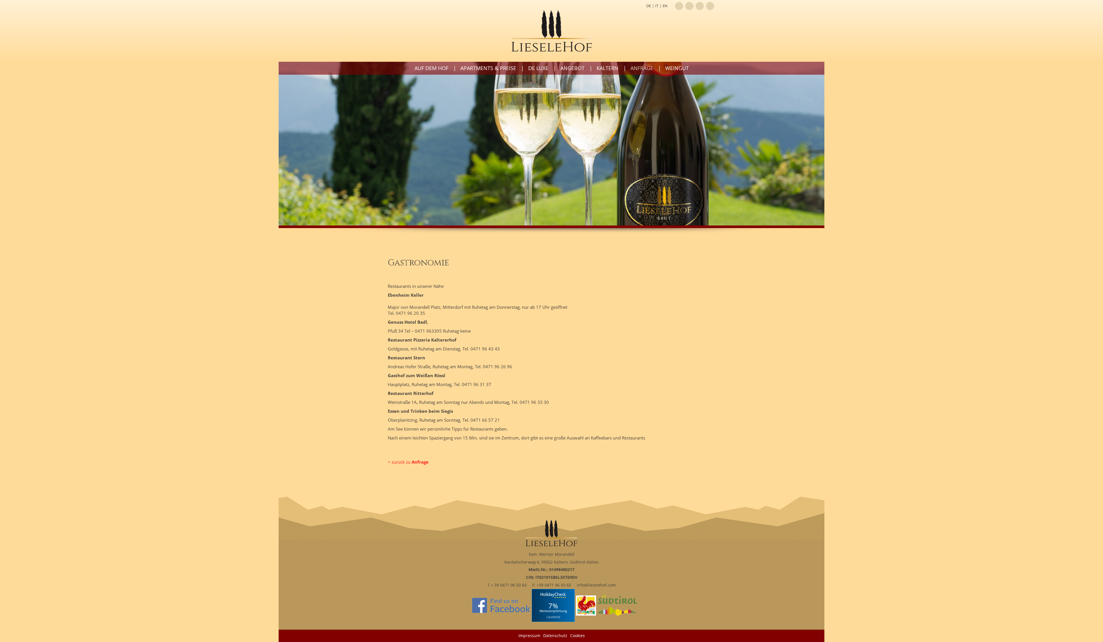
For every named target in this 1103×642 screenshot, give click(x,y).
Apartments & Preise (488, 68)
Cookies (577, 635)
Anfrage (641, 68)
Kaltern (607, 68)
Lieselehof (553, 616)
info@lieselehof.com (596, 585)
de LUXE (538, 68)
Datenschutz (555, 635)
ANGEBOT (572, 68)
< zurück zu (408, 462)
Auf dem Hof (431, 68)
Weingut (677, 68)
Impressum (529, 635)
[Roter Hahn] (586, 605)
